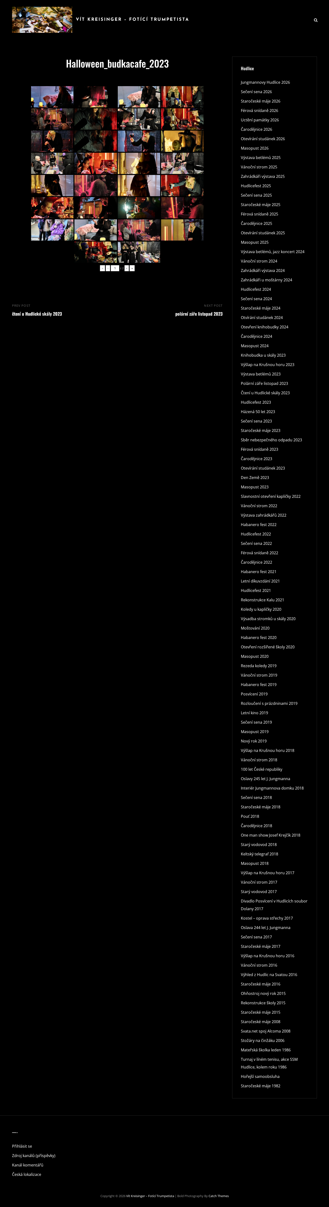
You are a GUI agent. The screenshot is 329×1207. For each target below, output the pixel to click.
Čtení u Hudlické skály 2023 (265, 392)
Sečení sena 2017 (256, 937)
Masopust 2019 (255, 731)
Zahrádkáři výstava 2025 (263, 176)
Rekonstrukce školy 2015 (263, 1003)
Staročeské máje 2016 (260, 984)
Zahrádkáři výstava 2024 (263, 270)
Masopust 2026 (255, 148)
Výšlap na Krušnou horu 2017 (267, 872)
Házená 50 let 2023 (258, 411)
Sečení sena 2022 (256, 543)
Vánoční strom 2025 (259, 167)
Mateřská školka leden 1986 (266, 1050)
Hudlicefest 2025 (256, 185)
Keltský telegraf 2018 (259, 854)
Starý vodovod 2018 (259, 844)
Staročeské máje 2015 (260, 1012)
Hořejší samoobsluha (260, 1076)
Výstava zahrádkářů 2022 (263, 515)
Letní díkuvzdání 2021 (260, 581)
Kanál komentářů (27, 1165)
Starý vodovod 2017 (259, 891)
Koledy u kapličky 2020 (261, 609)
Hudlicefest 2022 (256, 534)
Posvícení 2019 (254, 694)
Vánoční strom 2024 (259, 261)
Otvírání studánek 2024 (262, 317)
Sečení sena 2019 (256, 722)
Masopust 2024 (255, 345)
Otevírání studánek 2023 (263, 468)
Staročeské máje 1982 (260, 1086)
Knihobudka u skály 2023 (263, 355)
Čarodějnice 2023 (256, 458)
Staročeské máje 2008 (260, 1021)
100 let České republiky (261, 769)
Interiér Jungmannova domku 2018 (272, 788)
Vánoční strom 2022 (259, 505)
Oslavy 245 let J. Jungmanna (265, 778)
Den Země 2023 (255, 477)
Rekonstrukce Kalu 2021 (262, 600)
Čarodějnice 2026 (256, 129)
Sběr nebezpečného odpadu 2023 (271, 440)
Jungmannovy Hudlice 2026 (265, 82)
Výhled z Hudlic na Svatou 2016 (269, 974)
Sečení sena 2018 (256, 797)
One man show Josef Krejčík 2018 (270, 835)
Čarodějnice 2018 (256, 825)
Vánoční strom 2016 (259, 965)
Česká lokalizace (26, 1174)
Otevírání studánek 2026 (263, 138)
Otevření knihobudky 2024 (264, 327)
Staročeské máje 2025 (260, 204)
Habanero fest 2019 (258, 684)
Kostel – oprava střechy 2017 (267, 918)
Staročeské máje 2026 (260, 101)
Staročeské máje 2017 (260, 946)
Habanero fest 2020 (258, 637)
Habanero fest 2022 (258, 524)
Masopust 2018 (255, 863)
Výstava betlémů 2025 (261, 157)
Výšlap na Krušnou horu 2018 (267, 750)
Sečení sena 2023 (256, 421)
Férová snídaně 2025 (259, 214)
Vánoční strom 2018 (259, 760)
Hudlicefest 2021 (256, 590)
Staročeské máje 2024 (260, 308)
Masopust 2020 (255, 656)
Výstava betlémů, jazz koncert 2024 (272, 251)
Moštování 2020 (255, 628)
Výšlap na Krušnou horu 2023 (267, 364)
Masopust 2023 (255, 487)
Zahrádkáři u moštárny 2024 (266, 280)
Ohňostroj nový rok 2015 (263, 993)
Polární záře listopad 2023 (264, 383)
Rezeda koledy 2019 (258, 665)
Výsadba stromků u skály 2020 (268, 618)
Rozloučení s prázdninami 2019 (269, 703)
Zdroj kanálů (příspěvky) (33, 1155)
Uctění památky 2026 (260, 120)
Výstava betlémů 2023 (261, 374)
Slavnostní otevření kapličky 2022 (271, 496)
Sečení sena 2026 (256, 91)
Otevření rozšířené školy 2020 (268, 647)
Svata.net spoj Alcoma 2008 (265, 1031)
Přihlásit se (22, 1146)
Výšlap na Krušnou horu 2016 (267, 955)
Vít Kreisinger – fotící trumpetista (132, 20)
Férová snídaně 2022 (259, 552)
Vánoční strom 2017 (259, 882)
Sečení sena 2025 (256, 195)
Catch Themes (219, 1196)
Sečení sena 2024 (256, 298)
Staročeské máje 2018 (260, 807)
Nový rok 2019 (254, 741)
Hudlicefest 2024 (256, 289)
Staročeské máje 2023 (260, 430)
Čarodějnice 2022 (256, 562)
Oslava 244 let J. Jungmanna (265, 927)
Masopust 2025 (255, 242)
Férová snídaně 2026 (259, 110)
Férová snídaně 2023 (259, 449)
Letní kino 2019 (254, 712)
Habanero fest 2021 (258, 571)
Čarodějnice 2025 (256, 223)
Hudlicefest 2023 (256, 402)
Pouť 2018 (250, 816)
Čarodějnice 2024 (256, 336)
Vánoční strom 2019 (259, 675)
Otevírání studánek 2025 (263, 233)
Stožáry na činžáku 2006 (262, 1040)
